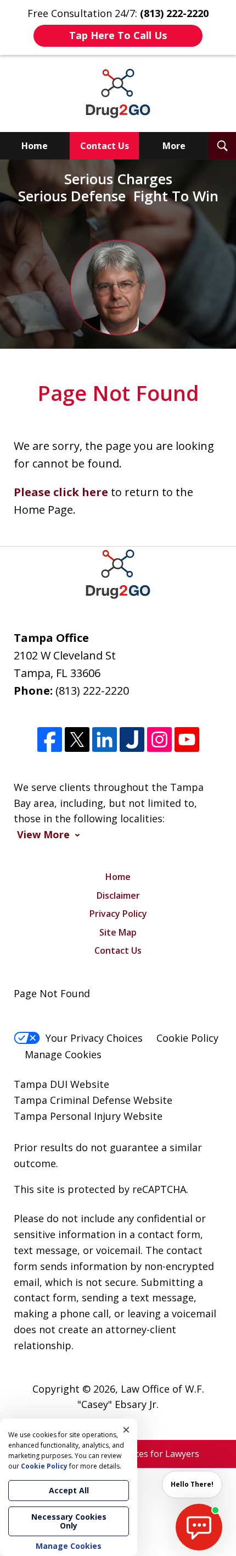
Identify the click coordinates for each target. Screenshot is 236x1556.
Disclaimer (118, 895)
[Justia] (132, 739)
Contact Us (104, 146)
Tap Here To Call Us (118, 35)
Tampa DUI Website (61, 1084)
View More (43, 834)
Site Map (118, 932)
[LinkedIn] (104, 739)
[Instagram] (159, 739)
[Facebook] (49, 739)
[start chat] (199, 1527)
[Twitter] (77, 739)
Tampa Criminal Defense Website (93, 1100)
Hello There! (192, 1484)
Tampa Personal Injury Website (88, 1116)
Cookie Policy (187, 1037)
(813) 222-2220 (92, 690)
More (174, 146)
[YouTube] (187, 739)
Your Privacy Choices (94, 1037)
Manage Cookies (63, 1054)
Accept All (69, 1490)
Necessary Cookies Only (68, 1521)
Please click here (61, 492)
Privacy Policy (118, 914)
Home (34, 146)
